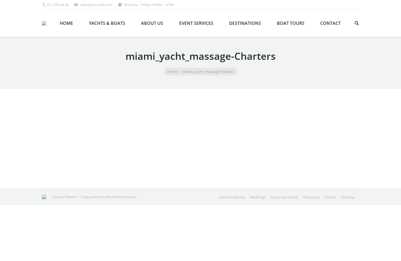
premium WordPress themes (112, 196)
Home (172, 71)
